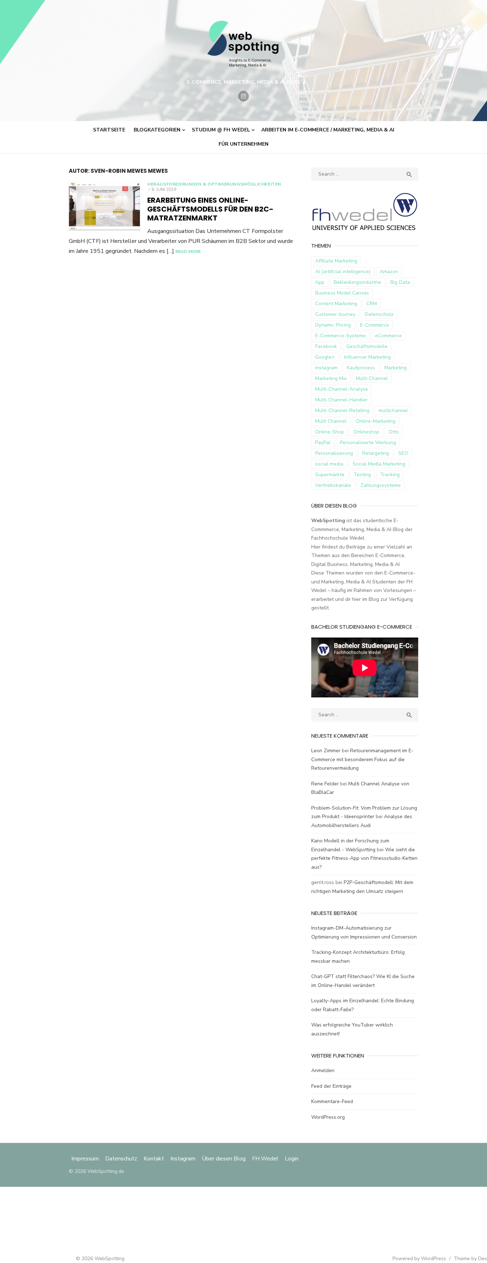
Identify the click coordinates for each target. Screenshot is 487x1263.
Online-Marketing (375, 421)
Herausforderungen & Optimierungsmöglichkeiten (214, 184)
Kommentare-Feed (332, 1101)
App (319, 282)
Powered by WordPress (419, 1258)
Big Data (400, 282)
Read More (188, 251)
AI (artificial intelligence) (342, 271)
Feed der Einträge (331, 1086)
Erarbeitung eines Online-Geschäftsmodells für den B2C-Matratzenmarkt (210, 209)
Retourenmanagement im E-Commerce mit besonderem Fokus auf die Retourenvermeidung (362, 759)
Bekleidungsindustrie (357, 282)
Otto (394, 431)
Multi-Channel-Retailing (342, 410)
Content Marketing (336, 303)
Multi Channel (331, 421)
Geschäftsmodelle (367, 346)
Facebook (326, 346)
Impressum (85, 1159)
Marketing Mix (331, 378)
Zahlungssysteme (380, 485)
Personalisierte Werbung (368, 442)
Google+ (325, 357)
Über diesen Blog (224, 1159)
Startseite (109, 129)
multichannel (393, 410)
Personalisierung (334, 453)
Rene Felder (325, 783)
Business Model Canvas (342, 293)
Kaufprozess (361, 367)
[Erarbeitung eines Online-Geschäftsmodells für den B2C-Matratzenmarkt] (104, 206)
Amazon (389, 271)
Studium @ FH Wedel (221, 129)
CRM (371, 303)
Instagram (182, 1159)
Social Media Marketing (379, 464)
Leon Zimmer (325, 750)
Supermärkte (329, 474)
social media (329, 464)
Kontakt (154, 1159)
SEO (403, 453)
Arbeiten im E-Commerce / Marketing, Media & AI (327, 129)
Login (291, 1159)
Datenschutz (379, 314)
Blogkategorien (157, 129)
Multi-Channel (372, 378)
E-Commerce (374, 325)
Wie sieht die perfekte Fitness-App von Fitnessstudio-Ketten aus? (364, 858)
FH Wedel (265, 1159)
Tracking (390, 474)
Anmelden (322, 1070)
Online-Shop (329, 431)
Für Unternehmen (243, 144)
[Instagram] (243, 96)
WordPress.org (328, 1117)
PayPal (322, 442)
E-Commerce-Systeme (340, 335)
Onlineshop (366, 431)
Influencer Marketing (367, 357)
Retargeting (375, 453)
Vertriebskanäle (333, 485)
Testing (362, 474)
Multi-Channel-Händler (341, 399)
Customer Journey (335, 314)
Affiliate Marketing (336, 261)
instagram (326, 367)
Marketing (395, 367)
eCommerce (388, 335)
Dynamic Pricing (333, 325)
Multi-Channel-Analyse (341, 389)
